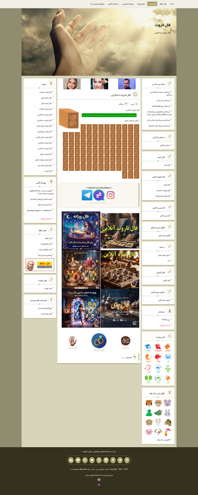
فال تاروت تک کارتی (44, 114)
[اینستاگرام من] (106, 460)
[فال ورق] (81, 309)
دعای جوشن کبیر (164, 255)
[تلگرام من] (120, 460)
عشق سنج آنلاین (164, 300)
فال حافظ (163, 4)
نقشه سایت (89, 475)
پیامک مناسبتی (127, 4)
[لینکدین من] (71, 460)
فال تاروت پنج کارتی (44, 131)
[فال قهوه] (120, 270)
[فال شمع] (81, 270)
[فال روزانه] (81, 231)
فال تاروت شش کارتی (44, 137)
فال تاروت (152, 4)
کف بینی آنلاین (165, 215)
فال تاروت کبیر (46, 97)
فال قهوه (167, 185)
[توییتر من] (92, 460)
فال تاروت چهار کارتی (44, 126)
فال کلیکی (166, 280)
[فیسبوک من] (113, 460)
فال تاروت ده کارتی (121, 95)
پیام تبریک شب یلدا (45, 255)
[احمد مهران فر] (127, 84)
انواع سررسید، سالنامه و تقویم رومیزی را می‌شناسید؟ (42, 192)
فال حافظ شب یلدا (45, 249)
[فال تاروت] (120, 231)
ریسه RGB (166, 319)
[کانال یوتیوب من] (78, 460)
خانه (172, 4)
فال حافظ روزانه (46, 244)
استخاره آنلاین (113, 4)
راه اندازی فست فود (45, 204)
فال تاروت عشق (46, 154)
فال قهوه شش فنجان (162, 196)
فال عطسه (48, 288)
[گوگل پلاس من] (85, 460)
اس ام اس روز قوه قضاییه (161, 106)
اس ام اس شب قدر (163, 100)
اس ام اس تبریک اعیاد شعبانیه (159, 125)
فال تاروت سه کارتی (44, 120)
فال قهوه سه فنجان (163, 190)
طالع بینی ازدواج (164, 235)
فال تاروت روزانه (45, 92)
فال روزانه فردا (46, 314)
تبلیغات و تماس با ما (97, 4)
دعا (169, 260)
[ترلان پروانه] (99, 84)
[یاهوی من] (127, 460)
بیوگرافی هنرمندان (45, 308)
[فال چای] (120, 309)
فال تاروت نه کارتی (45, 143)
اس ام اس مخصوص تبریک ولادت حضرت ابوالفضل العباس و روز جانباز (159, 113)
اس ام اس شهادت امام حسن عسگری (161, 93)
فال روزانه (141, 4)
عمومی (123, 357)
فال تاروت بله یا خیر (44, 165)
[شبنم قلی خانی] (72, 84)
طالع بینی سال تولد (163, 440)
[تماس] (99, 460)
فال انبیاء (167, 165)
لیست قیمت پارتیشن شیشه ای (41, 199)
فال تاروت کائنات (45, 109)
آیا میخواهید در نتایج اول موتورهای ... (40, 211)
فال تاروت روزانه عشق (43, 160)
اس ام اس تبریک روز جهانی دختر (158, 120)
